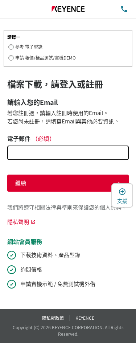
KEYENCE (84, 318)
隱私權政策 (53, 318)
